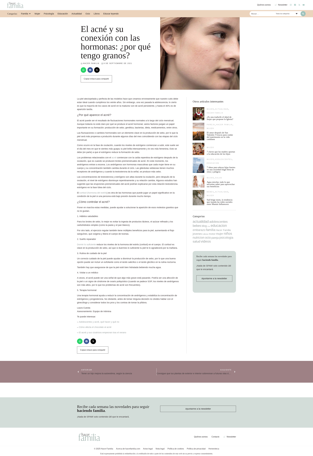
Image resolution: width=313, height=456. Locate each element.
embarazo (199, 230)
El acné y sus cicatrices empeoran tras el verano (102, 332)
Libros (205, 234)
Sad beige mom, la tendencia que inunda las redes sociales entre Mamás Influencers (219, 202)
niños (228, 233)
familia (210, 230)
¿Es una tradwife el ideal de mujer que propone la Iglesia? (220, 118)
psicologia (226, 237)
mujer (210, 109)
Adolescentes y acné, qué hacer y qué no (99, 322)
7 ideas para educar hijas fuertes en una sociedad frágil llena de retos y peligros (221, 169)
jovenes (197, 233)
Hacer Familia (215, 113)
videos (206, 241)
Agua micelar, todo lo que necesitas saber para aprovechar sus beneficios (221, 184)
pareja (211, 125)
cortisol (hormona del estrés (93, 193)
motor (212, 233)
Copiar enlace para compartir (96, 79)
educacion (213, 163)
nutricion (198, 237)
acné (114, 157)
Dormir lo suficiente (86, 244)
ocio (208, 237)
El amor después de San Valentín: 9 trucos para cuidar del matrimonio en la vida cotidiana (220, 135)
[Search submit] (303, 13)
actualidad (221, 109)
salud (218, 178)
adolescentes (223, 159)
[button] (83, 70)
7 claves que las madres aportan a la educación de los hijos (221, 152)
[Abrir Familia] (30, 14)
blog (204, 225)
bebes (210, 192)
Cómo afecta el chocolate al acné (95, 327)
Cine (208, 226)
